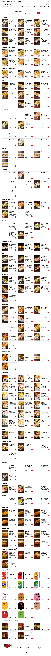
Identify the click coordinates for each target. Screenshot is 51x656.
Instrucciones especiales (32, 323)
